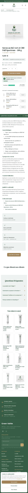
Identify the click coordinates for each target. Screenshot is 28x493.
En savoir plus (19, 478)
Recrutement (18, 463)
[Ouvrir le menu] (2, 5)
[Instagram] (3, 431)
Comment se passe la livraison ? (11, 290)
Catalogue (4, 456)
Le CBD (16, 453)
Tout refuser (14, 489)
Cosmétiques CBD (10, 9)
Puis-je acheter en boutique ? (11, 299)
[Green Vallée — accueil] (14, 5)
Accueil (2, 9)
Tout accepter (14, 482)
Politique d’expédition (7, 461)
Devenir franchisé (19, 466)
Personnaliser (14, 485)
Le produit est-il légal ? (9, 286)
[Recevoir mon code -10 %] (22, 444)
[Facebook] (6, 431)
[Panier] (25, 5)
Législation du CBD (19, 456)
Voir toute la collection (11, 209)
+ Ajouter (23, 94)
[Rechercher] (22, 5)
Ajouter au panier (14, 254)
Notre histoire (18, 458)
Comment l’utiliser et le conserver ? (12, 295)
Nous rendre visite (19, 461)
